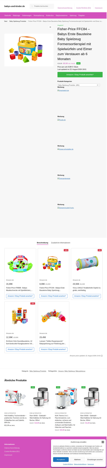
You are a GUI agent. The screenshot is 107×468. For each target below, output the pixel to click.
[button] (103, 442)
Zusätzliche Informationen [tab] (60, 243)
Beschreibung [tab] (42, 243)
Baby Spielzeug (70, 371)
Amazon (61, 371)
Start (5, 21)
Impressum (91, 464)
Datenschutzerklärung (80, 464)
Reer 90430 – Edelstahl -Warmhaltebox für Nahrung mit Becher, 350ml (40, 418)
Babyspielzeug (80, 371)
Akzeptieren (61, 459)
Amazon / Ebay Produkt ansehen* (80, 75)
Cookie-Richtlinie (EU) (83, 8)
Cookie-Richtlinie (68, 464)
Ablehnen (77, 459)
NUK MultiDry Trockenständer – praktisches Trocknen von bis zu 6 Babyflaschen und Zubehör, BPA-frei (15, 419)
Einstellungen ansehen (95, 459)
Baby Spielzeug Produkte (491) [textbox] (78, 85)
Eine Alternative (10, 413)
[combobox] (78, 85)
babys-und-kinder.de (14, 6)
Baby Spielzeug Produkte (18, 21)
